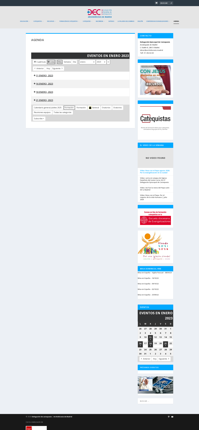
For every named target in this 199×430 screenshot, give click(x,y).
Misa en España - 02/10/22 (148, 289)
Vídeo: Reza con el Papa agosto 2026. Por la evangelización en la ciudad (155, 172)
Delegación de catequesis (42, 417)
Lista (51, 62)
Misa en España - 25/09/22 (148, 295)
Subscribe (38, 118)
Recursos (50, 21)
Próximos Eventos (149, 367)
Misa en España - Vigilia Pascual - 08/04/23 (155, 273)
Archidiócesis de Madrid (63, 417)
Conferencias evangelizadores (157, 21)
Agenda (176, 21)
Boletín (140, 21)
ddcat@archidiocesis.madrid (151, 50)
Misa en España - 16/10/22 (148, 278)
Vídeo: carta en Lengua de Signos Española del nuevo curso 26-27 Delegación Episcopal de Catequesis (154, 180)
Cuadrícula (40, 62)
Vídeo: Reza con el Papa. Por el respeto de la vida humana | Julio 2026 (153, 197)
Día (74, 62)
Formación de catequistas (68, 21)
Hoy (48, 68)
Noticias (111, 21)
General (95, 107)
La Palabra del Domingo (126, 21)
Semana (67, 62)
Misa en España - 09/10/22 (148, 284)
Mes (60, 62)
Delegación (24, 21)
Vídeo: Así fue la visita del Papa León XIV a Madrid (154, 189)
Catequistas (37, 21)
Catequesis (87, 21)
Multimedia (99, 21)
